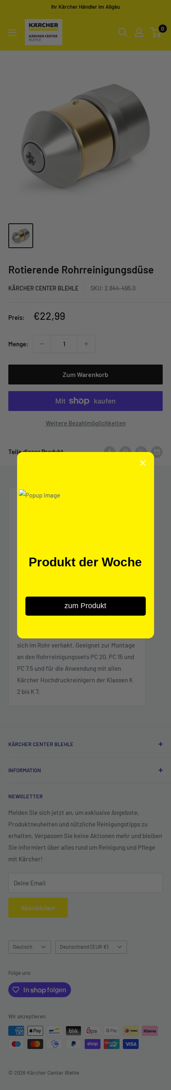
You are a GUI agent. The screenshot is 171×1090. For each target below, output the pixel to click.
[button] (142, 463)
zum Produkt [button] (85, 606)
